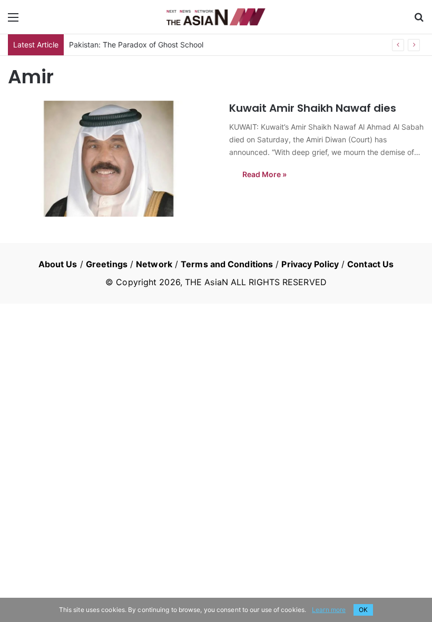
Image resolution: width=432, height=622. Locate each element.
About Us (57, 264)
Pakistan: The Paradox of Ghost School (136, 44)
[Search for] (419, 21)
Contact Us (370, 264)
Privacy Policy (309, 264)
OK (363, 610)
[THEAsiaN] (216, 16)
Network (154, 264)
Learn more (329, 610)
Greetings (106, 264)
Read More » (264, 174)
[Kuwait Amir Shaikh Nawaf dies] (112, 159)
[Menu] (13, 21)
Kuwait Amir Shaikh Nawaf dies (312, 108)
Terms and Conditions (227, 264)
